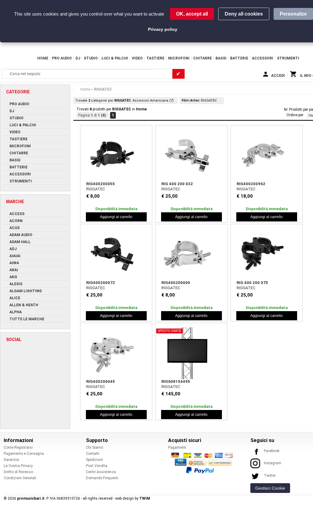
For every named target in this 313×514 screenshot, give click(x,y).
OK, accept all (192, 13)
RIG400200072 (100, 282)
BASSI (220, 58)
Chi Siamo (94, 447)
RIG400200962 (251, 184)
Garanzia (11, 460)
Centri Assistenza (101, 472)
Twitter (270, 475)
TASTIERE (155, 58)
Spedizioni (94, 460)
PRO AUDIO (62, 58)
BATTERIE (239, 58)
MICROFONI (179, 58)
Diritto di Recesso (18, 472)
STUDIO (91, 58)
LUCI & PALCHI (114, 58)
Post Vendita (96, 466)
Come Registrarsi (18, 447)
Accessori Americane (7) (153, 100)
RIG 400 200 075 (252, 282)
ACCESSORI (262, 58)
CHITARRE (202, 58)
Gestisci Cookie (270, 488)
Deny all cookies (244, 13)
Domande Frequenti (102, 478)
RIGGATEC (95, 189)
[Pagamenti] (203, 463)
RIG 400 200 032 (177, 184)
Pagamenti (177, 447)
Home (42, 58)
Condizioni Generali (20, 478)
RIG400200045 (100, 381)
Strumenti (288, 58)
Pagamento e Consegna (24, 453)
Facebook (271, 451)
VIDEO (137, 58)
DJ (77, 58)
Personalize (293, 13)
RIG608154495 (175, 381)
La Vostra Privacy (18, 466)
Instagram (272, 463)
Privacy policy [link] (162, 29)
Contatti (92, 453)
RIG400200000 (175, 282)
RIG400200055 (100, 184)
